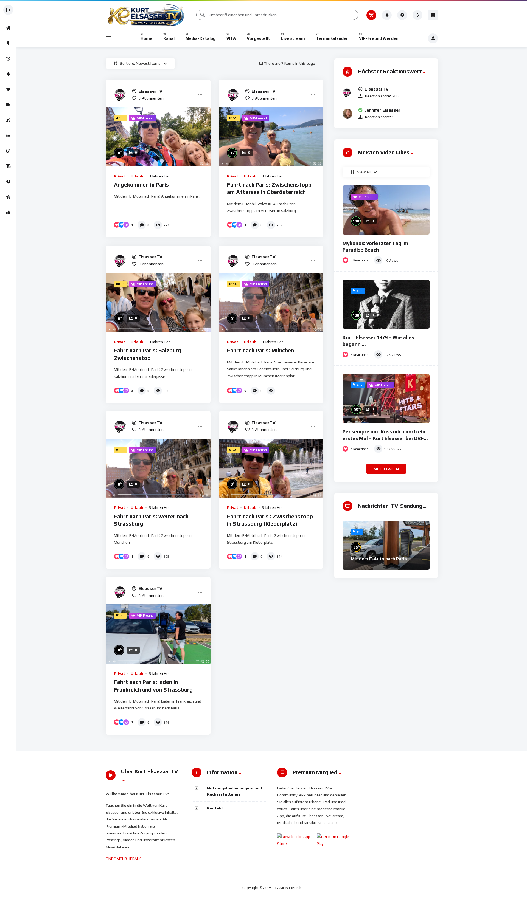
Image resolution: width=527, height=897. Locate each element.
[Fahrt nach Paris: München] (271, 302)
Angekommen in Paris (141, 184)
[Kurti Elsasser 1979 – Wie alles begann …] (386, 304)
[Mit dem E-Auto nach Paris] (386, 545)
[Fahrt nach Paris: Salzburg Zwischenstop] (158, 302)
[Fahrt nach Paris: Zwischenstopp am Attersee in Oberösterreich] (271, 136)
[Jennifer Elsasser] (347, 114)
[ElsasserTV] (121, 94)
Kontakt (215, 808)
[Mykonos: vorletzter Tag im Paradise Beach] (386, 210)
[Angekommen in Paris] (158, 136)
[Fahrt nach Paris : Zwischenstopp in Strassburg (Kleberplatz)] (271, 468)
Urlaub (137, 176)
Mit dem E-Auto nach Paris (379, 559)
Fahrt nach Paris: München (260, 350)
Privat (119, 176)
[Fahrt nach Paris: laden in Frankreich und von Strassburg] (158, 633)
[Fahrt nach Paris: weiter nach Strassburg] (158, 468)
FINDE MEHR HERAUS (124, 858)
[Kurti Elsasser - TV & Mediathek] (147, 15)
